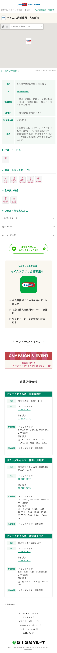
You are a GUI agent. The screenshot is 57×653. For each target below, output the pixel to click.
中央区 (27, 10)
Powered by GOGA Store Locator (45, 70)
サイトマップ (28, 617)
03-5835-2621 (24, 560)
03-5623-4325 (23, 91)
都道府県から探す (7, 10)
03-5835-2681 (24, 551)
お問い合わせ (28, 633)
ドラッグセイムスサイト (28, 613)
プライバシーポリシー (28, 621)
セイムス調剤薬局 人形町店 (43, 10)
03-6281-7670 (24, 488)
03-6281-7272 (24, 479)
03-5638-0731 (24, 419)
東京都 (19, 10)
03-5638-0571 (24, 409)
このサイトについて (28, 629)
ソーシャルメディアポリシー (28, 625)
